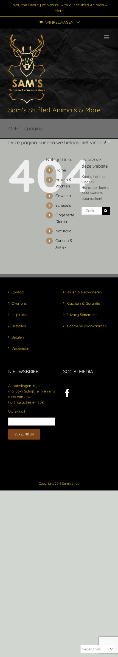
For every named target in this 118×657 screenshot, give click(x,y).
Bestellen (19, 326)
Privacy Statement (81, 314)
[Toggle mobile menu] (107, 37)
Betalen (18, 337)
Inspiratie (19, 314)
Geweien (63, 195)
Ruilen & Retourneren (84, 292)
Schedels (63, 205)
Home (60, 170)
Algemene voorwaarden (86, 326)
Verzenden (20, 348)
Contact (18, 292)
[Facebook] (67, 393)
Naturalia (63, 230)
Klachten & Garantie (83, 303)
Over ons (19, 303)
